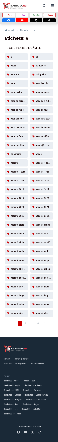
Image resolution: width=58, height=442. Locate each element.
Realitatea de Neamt (33, 385)
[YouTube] (22, 20)
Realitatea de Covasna (32, 390)
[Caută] (44, 6)
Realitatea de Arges (31, 404)
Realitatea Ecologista (13, 385)
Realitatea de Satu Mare (31, 409)
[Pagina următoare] (44, 323)
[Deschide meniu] (52, 6)
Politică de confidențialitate (15, 363)
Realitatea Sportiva (11, 381)
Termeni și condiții (21, 359)
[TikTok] (49, 20)
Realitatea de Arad (11, 404)
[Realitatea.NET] (15, 6)
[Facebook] (8, 20)
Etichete (24, 30)
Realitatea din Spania (12, 414)
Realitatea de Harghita (13, 399)
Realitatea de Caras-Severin (36, 395)
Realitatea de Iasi (11, 409)
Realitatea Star (29, 381)
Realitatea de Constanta (36, 399)
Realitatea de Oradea (12, 395)
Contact (7, 359)
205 (37, 323)
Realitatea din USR (11, 390)
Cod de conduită (37, 363)
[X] (36, 20)
